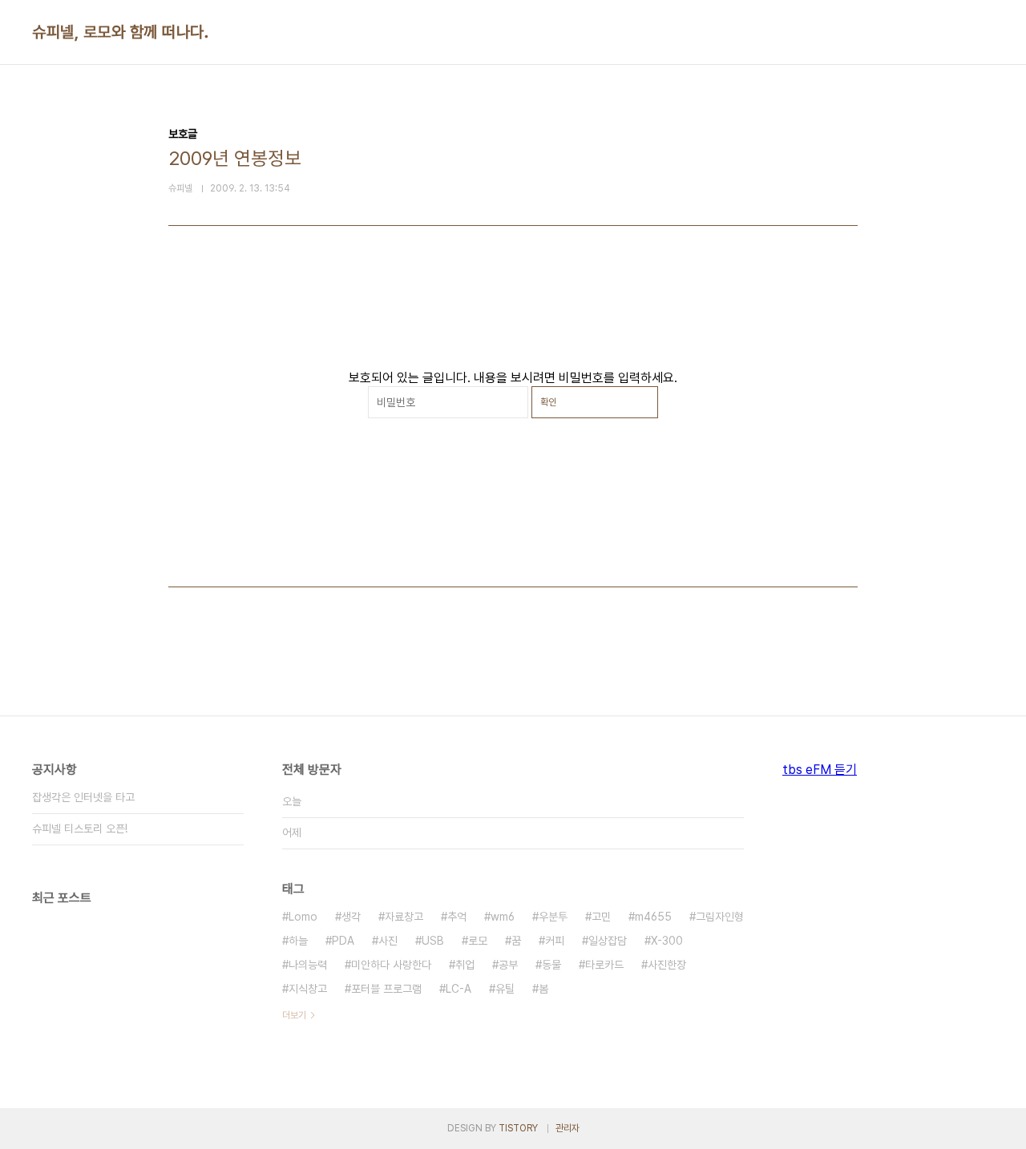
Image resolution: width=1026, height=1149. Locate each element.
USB (433, 940)
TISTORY (518, 1128)
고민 (601, 916)
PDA (343, 940)
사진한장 (667, 964)
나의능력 (308, 964)
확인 (548, 402)
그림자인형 (720, 916)
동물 (551, 964)
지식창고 (308, 988)
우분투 (553, 916)
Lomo (303, 916)
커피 (554, 940)
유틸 (505, 988)
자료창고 (404, 916)
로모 (477, 940)
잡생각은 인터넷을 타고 (83, 797)
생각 (351, 916)
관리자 (567, 1128)
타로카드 (604, 964)
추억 (457, 916)
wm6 (503, 916)
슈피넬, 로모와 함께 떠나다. (120, 32)
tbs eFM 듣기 (819, 769)
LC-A (458, 988)
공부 (508, 964)
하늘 (298, 940)
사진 (388, 940)
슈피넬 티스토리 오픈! (79, 828)
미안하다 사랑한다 (391, 964)
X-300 (667, 940)
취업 (465, 964)
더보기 (294, 1015)
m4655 (653, 916)
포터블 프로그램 (386, 988)
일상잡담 (607, 940)
